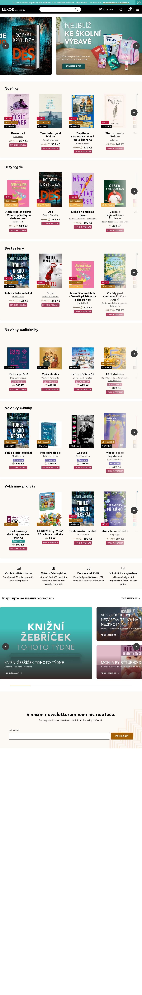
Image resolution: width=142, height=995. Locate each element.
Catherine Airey (82, 456)
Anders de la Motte (111, 303)
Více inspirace (129, 598)
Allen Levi (114, 140)
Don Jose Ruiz (114, 380)
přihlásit (122, 736)
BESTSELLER (11, 122)
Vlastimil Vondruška (50, 378)
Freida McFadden (50, 296)
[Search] (76, 9)
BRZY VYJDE (11, 205)
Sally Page (115, 534)
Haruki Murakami (115, 459)
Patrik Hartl (18, 222)
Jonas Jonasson (82, 143)
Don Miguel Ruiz (109, 378)
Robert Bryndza (50, 215)
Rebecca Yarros (50, 456)
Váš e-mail (14, 730)
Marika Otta (122, 222)
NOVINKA (10, 126)
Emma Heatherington (82, 378)
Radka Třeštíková (77, 218)
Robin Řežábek (109, 222)
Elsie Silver (18, 136)
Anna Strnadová (50, 140)
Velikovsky (91, 218)
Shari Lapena (18, 296)
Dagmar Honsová (18, 378)
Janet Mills (123, 378)
